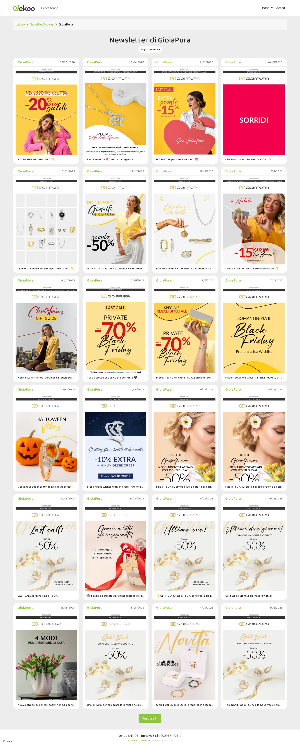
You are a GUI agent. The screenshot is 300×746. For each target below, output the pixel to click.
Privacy (7, 741)
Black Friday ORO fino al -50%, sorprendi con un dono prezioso (184, 377)
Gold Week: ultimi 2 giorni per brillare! (248, 596)
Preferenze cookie (160, 740)
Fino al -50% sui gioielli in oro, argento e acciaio (253, 487)
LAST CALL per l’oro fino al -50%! (38, 596)
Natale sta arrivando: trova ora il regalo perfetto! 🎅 (46, 377)
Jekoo (20, 24)
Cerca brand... (48, 14)
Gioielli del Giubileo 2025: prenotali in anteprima (184, 705)
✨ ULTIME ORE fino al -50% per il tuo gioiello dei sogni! (184, 596)
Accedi (281, 7)
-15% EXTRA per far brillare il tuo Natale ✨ (252, 268)
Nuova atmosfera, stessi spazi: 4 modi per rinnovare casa (46, 705)
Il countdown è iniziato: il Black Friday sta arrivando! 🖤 (253, 377)
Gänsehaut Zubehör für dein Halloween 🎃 (44, 487)
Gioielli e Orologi (42, 24)
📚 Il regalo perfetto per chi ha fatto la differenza (115, 596)
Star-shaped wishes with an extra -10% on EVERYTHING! (115, 487)
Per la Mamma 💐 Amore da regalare (110, 159)
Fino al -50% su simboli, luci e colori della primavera (184, 487)
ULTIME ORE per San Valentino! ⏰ (177, 159)
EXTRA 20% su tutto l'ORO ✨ (36, 159)
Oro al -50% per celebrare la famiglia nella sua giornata (115, 705)
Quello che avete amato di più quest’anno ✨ (46, 268)
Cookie (143, 740)
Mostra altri (150, 718)
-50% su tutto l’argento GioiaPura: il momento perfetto (115, 268)
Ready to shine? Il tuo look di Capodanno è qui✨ (184, 268)
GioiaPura (25, 62)
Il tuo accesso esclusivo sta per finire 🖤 (112, 377)
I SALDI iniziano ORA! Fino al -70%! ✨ (248, 159)
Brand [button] (265, 7)
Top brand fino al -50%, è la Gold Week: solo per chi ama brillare (253, 705)
